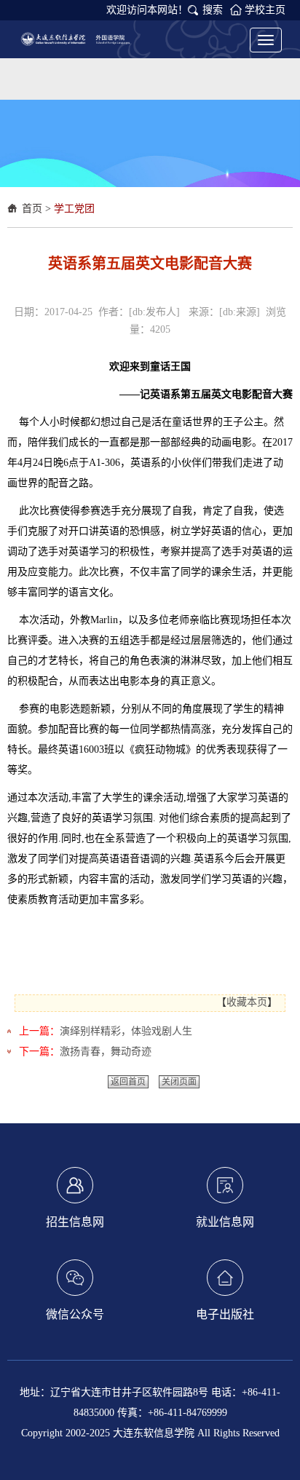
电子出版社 (225, 1314)
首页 (32, 208)
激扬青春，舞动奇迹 (105, 1051)
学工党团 (74, 208)
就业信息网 (225, 1222)
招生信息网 (75, 1222)
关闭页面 (179, 1082)
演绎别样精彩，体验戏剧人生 (126, 1031)
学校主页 (265, 9)
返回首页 (128, 1082)
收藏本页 (246, 1002)
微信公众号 (75, 1314)
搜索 (212, 9)
